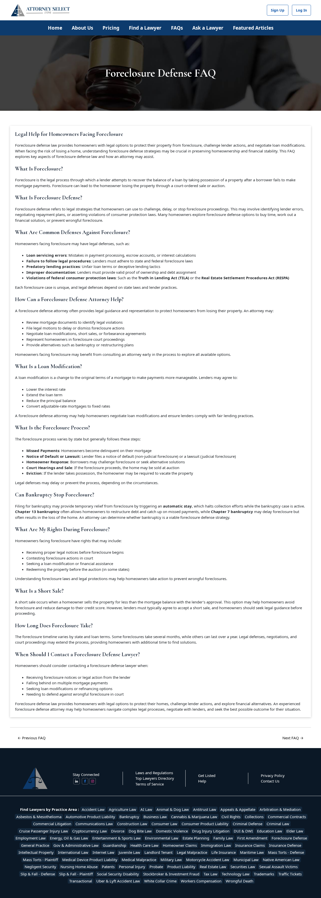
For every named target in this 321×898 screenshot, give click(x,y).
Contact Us (270, 780)
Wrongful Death (239, 880)
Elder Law (294, 830)
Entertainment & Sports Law (116, 837)
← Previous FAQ (32, 737)
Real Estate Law (213, 866)
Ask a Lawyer (207, 28)
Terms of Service (149, 784)
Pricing (111, 28)
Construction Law (132, 823)
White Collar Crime (160, 880)
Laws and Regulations (154, 772)
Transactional (80, 880)
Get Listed (206, 775)
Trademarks (264, 873)
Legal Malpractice (192, 852)
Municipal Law (246, 859)
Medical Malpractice (139, 859)
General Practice (35, 845)
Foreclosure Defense (289, 837)
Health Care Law (144, 845)
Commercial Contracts (287, 816)
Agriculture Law (122, 809)
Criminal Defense (247, 823)
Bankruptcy (129, 816)
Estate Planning (196, 837)
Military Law (171, 859)
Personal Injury (132, 866)
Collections (254, 816)
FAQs (177, 28)
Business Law (155, 816)
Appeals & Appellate (237, 809)
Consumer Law (164, 823)
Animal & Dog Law (172, 809)
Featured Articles (253, 28)
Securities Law (242, 866)
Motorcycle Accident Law (207, 859)
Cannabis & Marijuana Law (194, 816)
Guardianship (114, 845)
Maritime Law (252, 852)
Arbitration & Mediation (280, 809)
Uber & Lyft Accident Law (118, 880)
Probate (156, 866)
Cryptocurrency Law (89, 830)
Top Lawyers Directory (154, 778)
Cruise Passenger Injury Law (43, 830)
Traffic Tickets (290, 873)
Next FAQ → (292, 737)
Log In (301, 10)
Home (55, 28)
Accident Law (93, 809)
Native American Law (281, 859)
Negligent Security (40, 866)
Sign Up (277, 10)
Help (202, 780)
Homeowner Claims (180, 845)
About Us (82, 28)
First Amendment (252, 837)
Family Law (223, 837)
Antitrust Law (204, 809)
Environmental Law (161, 837)
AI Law (146, 809)
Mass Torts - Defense (286, 852)
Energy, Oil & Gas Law (69, 837)
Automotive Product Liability (90, 816)
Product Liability (181, 866)
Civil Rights (230, 816)
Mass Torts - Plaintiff (40, 859)
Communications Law (94, 823)
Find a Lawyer (145, 28)
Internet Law (103, 852)
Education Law (269, 830)
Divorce (117, 830)
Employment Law (31, 837)
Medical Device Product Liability (89, 859)
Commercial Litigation (52, 823)
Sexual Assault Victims (278, 866)
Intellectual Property (36, 852)
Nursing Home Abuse (79, 866)
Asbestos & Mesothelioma (38, 816)
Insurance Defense (285, 845)
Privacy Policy (273, 775)
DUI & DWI (243, 830)
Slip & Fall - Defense (38, 873)
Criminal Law (278, 823)
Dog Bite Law (140, 830)
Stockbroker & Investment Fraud (171, 873)
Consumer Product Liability (205, 823)
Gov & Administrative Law (76, 845)
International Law (73, 852)
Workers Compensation (201, 880)
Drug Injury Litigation (210, 830)
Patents (108, 866)
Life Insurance (223, 852)
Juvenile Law (129, 852)
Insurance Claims (250, 845)
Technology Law (236, 873)
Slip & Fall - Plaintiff (76, 873)
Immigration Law (216, 845)
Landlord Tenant (158, 852)
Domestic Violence (172, 830)
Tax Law (210, 873)
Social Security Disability (118, 873)
